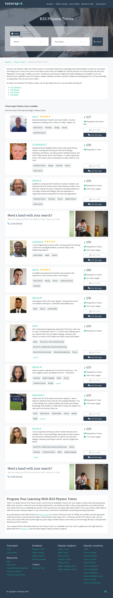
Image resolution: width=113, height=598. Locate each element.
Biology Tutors (63, 562)
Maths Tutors (63, 552)
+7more (35, 457)
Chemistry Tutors (64, 559)
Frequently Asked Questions (17, 568)
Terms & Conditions (14, 571)
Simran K (36, 428)
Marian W (37, 367)
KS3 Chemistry (15, 87)
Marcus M (37, 297)
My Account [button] (100, 4)
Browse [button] (50, 4)
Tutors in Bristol (89, 562)
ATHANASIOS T (39, 144)
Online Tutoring (61, 4)
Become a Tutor (87, 4)
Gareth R (36, 180)
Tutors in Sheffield (90, 573)
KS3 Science (14, 92)
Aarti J (35, 325)
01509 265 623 (16, 223)
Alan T (35, 116)
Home (9, 549)
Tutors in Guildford (90, 566)
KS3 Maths (14, 95)
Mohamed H (38, 395)
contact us (25, 529)
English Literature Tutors (67, 569)
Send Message (96, 135)
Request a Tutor (38, 549)
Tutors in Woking (89, 552)
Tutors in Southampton (92, 583)
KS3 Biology (15, 90)
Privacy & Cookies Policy (16, 575)
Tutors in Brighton (90, 556)
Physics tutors (44, 514)
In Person (27, 33)
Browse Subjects (38, 556)
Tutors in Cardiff (89, 579)
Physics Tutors (63, 556)
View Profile (95, 130)
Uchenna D (37, 241)
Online (16, 33)
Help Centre (11, 564)
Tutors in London (89, 559)
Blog (8, 561)
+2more (35, 357)
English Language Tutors (67, 566)
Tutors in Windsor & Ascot (93, 576)
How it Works (74, 4)
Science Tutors (63, 549)
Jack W (35, 269)
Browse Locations (39, 559)
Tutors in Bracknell (90, 569)
